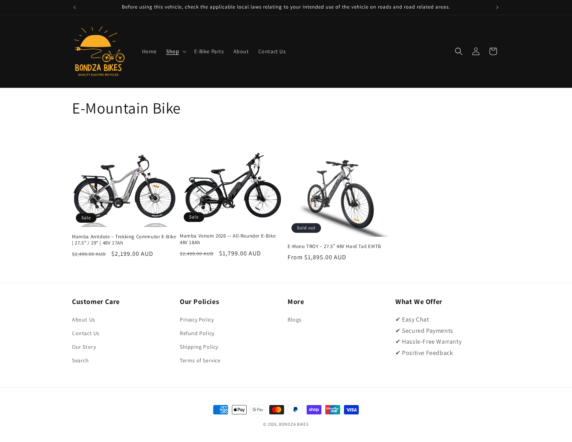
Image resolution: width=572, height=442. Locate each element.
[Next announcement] (497, 7)
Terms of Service (200, 360)
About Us (83, 319)
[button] (175, 51)
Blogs (295, 319)
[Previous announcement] (74, 7)
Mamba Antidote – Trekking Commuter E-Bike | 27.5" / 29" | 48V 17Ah (124, 240)
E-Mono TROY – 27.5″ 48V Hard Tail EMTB (334, 246)
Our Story (84, 346)
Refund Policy (197, 333)
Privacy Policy (197, 319)
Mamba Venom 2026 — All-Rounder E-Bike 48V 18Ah (227, 239)
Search (80, 360)
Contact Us (86, 333)
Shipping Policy (199, 346)
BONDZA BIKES (294, 424)
